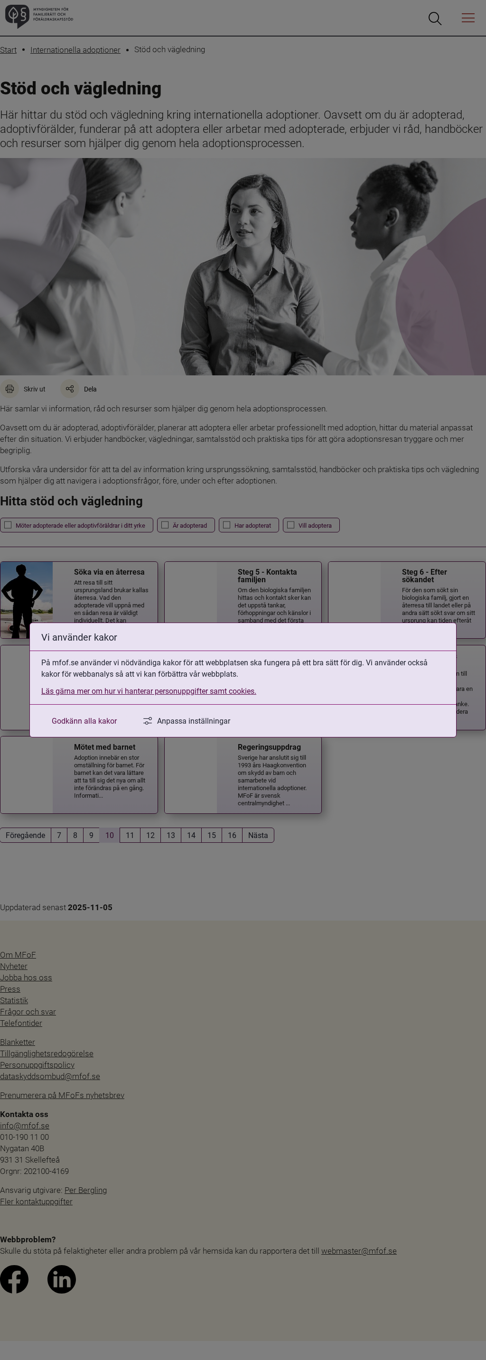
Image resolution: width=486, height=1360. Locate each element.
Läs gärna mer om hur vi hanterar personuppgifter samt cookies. (148, 691)
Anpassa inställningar (193, 721)
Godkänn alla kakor (84, 721)
